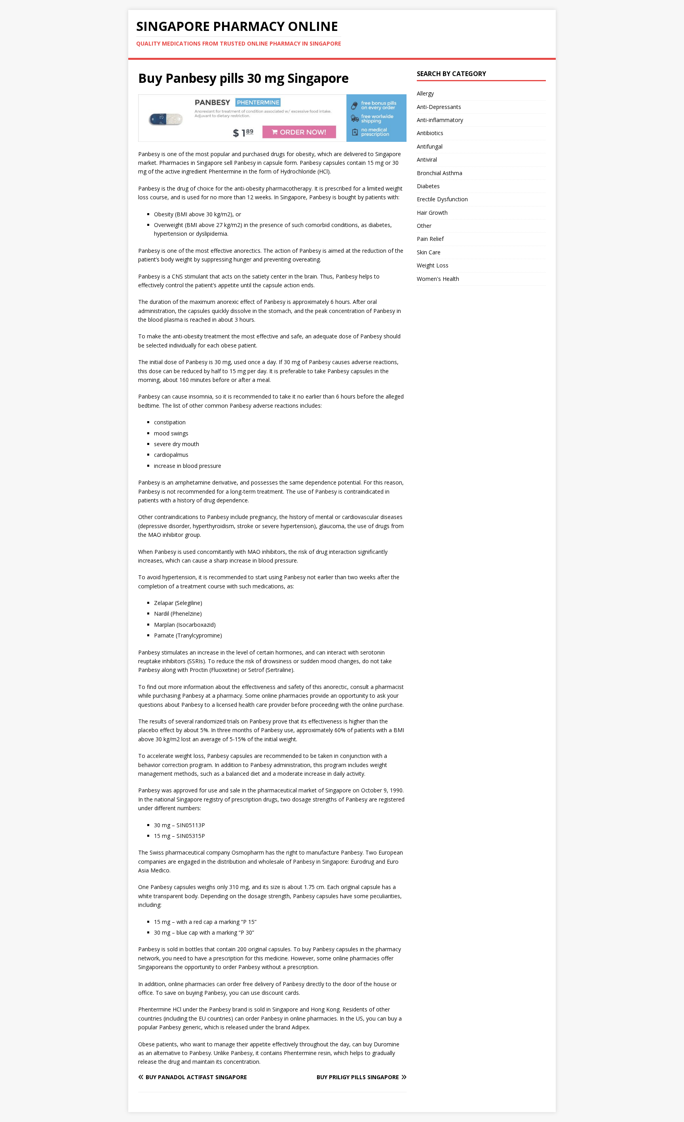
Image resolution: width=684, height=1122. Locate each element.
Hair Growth (432, 212)
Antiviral (427, 159)
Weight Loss (432, 265)
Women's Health (438, 278)
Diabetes (428, 186)
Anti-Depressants (439, 107)
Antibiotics (430, 133)
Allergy (425, 93)
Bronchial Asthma (439, 173)
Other (424, 225)
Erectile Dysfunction (442, 199)
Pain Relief (430, 238)
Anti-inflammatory (440, 120)
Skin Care (429, 252)
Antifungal (430, 146)
